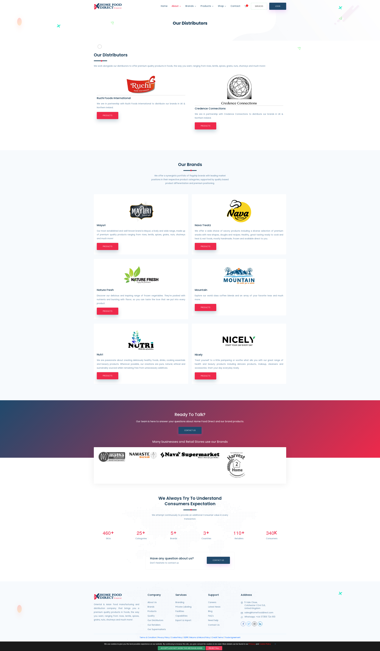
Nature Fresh (105, 290)
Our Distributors (155, 620)
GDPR (186, 637)
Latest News (214, 606)
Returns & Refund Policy (200, 637)
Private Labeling (183, 606)
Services (259, 6)
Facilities (179, 611)
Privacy (252, 644)
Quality (151, 615)
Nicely (198, 354)
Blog (210, 611)
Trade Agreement (232, 637)
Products (206, 6)
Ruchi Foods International (114, 98)
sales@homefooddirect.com (258, 612)
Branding (179, 602)
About (175, 6)
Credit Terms (217, 637)
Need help (213, 620)
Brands (189, 6)
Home (164, 6)
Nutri (100, 354)
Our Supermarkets (157, 629)
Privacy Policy (164, 637)
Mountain (201, 290)
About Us (152, 602)
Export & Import (183, 620)
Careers (212, 602)
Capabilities (181, 615)
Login (277, 6)
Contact (235, 6)
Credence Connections (210, 108)
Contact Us (190, 430)
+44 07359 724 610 (265, 616)
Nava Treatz (203, 225)
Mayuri (101, 225)
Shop (221, 6)
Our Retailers (154, 625)
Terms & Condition (148, 637)
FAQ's (211, 615)
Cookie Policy (176, 637)
